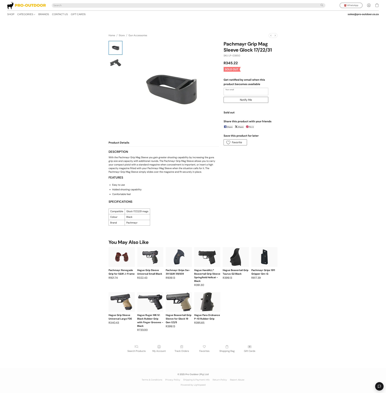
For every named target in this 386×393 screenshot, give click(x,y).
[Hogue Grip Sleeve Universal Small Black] (150, 257)
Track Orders (182, 351)
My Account (159, 351)
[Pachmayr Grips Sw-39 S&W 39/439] (179, 257)
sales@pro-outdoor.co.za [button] (363, 14)
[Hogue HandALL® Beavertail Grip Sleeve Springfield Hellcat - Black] (207, 257)
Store (122, 35)
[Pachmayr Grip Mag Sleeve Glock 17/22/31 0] (115, 48)
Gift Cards (249, 351)
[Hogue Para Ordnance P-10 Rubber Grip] (207, 302)
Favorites (204, 351)
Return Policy (220, 379)
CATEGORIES (25, 14)
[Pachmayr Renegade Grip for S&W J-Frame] (122, 257)
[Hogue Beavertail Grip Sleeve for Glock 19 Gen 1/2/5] (179, 302)
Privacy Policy (172, 379)
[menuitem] (271, 35)
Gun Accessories (137, 35)
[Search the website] (322, 5)
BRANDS (43, 14)
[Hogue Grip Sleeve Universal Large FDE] (122, 302)
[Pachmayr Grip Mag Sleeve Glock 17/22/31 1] (115, 63)
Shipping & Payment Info (196, 379)
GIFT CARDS (78, 14)
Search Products (136, 351)
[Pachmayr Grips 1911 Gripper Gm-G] (264, 257)
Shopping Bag (227, 351)
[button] (26, 5)
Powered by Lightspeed (193, 384)
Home (112, 35)
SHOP (10, 14)
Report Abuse (237, 379)
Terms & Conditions (152, 379)
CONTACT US (60, 14)
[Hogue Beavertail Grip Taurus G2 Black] (236, 257)
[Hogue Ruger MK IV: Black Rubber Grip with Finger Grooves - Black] (150, 302)
